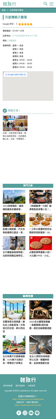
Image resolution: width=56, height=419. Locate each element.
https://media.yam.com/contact (28, 405)
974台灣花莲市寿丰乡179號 (25, 36)
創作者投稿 (8, 386)
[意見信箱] (31, 412)
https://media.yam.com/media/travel (28, 399)
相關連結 (12, 41)
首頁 (4, 10)
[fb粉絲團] (18, 412)
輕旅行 (9, 3)
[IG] (25, 412)
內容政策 (31, 386)
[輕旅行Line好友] (37, 412)
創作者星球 (20, 386)
